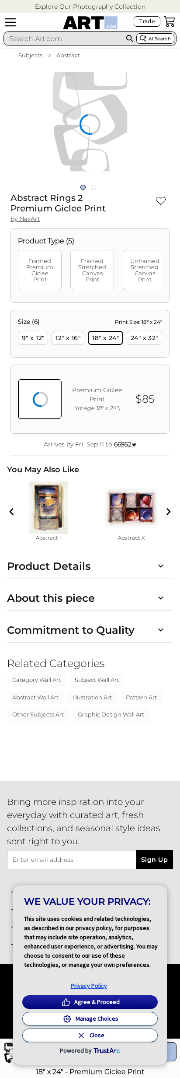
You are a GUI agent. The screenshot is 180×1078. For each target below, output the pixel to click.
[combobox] (63, 39)
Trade (147, 21)
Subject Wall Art (97, 679)
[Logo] (90, 22)
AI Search (160, 39)
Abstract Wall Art (35, 697)
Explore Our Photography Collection (90, 7)
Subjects (30, 55)
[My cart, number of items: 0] (170, 21)
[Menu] (10, 22)
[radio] (33, 338)
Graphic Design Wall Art (111, 714)
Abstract (68, 55)
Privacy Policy (89, 986)
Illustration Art (92, 697)
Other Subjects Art (38, 714)
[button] (90, 6)
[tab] (40, 270)
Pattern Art (141, 697)
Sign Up (154, 860)
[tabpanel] (90, 372)
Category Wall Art (36, 679)
